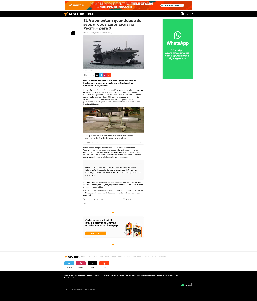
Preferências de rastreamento (73, 278)
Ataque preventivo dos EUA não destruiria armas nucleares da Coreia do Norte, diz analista (109, 136)
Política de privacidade (102, 275)
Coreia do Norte (112, 199)
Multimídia (163, 257)
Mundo (86, 199)
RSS (176, 275)
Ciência (154, 257)
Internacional (137, 257)
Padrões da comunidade (165, 275)
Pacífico (121, 199)
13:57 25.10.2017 (88, 33)
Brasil (147, 257)
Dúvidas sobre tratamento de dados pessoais (140, 275)
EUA (85, 203)
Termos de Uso (80, 275)
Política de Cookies (117, 275)
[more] (140, 142)
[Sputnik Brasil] (75, 16)
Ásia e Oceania (94, 199)
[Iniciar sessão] (187, 14)
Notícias (103, 199)
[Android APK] (186, 285)
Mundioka (93, 257)
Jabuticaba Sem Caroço (107, 257)
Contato (89, 275)
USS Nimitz (128, 199)
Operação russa (124, 257)
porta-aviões (137, 199)
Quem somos (68, 275)
